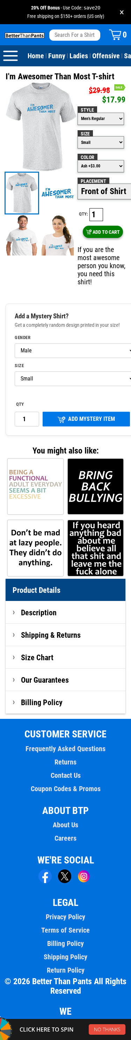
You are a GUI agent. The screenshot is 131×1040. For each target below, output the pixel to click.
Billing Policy (42, 702)
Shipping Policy (65, 957)
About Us (65, 825)
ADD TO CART (106, 232)
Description (39, 612)
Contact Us (66, 775)
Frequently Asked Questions (65, 748)
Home (36, 56)
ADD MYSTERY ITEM (91, 419)
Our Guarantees (45, 679)
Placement (93, 181)
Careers (65, 838)
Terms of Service (65, 930)
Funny (56, 56)
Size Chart (37, 657)
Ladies (79, 56)
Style (87, 110)
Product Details (36, 590)
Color (87, 157)
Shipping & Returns (51, 635)
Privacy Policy (65, 917)
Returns (65, 762)
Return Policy (66, 970)
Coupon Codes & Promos (66, 788)
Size (85, 134)
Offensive (106, 56)
